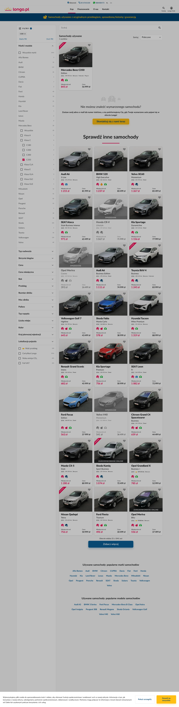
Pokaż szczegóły (145, 699)
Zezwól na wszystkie (166, 699)
